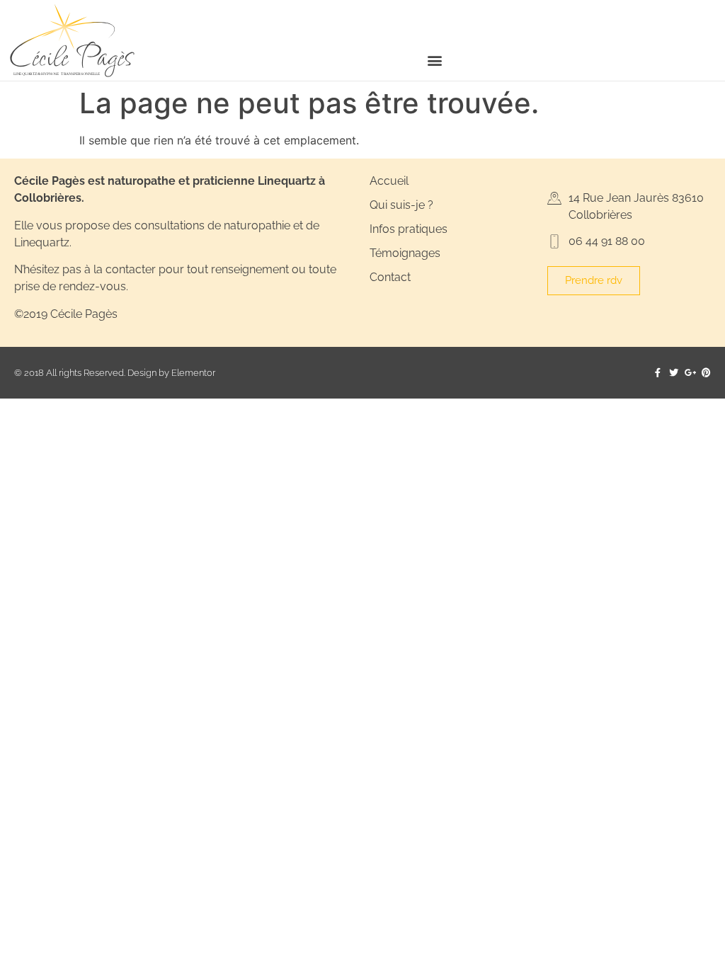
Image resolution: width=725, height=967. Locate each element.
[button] (435, 59)
